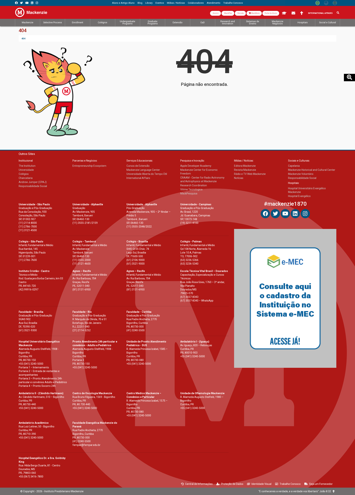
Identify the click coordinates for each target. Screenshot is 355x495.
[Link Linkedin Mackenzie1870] (32, 3)
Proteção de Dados (232, 483)
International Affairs (320, 13)
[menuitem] (123, 3)
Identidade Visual (261, 483)
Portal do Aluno (271, 13)
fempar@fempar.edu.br (86, 444)
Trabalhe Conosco (290, 483)
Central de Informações (199, 483)
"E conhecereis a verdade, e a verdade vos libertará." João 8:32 (295, 491)
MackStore (255, 13)
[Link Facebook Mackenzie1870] (16, 3)
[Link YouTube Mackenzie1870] (26, 3)
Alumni (215, 13)
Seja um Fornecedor (321, 483)
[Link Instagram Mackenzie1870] (37, 3)
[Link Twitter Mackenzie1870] (21, 3)
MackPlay (228, 13)
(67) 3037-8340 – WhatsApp (196, 300)
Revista (240, 13)
